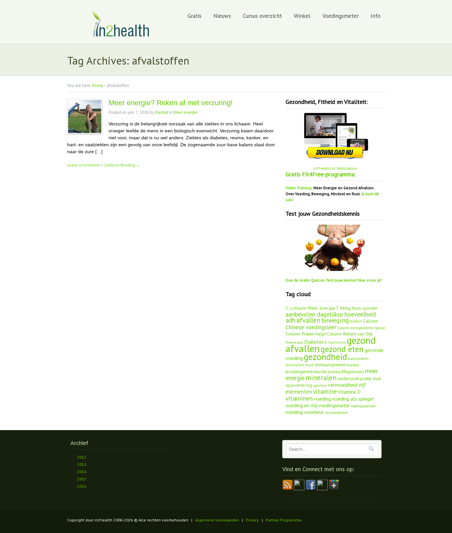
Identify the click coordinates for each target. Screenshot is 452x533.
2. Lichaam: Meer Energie (310, 308)
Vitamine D (349, 392)
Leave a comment (83, 164)
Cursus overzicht (262, 16)
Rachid (161, 112)
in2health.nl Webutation (335, 168)
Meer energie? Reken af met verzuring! (171, 103)
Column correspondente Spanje (361, 328)
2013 (81, 464)
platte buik (370, 378)
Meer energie (185, 112)
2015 (81, 478)
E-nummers (335, 342)
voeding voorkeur (305, 412)
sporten (320, 385)
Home (97, 85)
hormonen (295, 364)
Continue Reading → (121, 164)
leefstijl (334, 371)
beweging (335, 320)
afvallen (308, 320)
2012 (81, 457)
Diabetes (314, 341)
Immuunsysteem (330, 365)
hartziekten (358, 358)
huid (309, 364)
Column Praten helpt (306, 334)
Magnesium (353, 372)
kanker (353, 364)
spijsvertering (299, 385)
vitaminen (299, 398)
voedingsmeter (334, 405)
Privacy (252, 519)
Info (376, 16)
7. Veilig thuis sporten (357, 308)
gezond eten (342, 349)
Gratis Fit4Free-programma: (321, 174)
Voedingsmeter (340, 16)
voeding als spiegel (353, 398)
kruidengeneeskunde (306, 372)
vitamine (325, 391)
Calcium (370, 321)
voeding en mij (301, 405)
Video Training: (299, 187)
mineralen (321, 377)
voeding (322, 398)
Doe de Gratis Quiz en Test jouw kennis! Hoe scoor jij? (334, 280)
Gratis (195, 16)
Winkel (302, 16)
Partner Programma (283, 519)
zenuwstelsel (336, 412)
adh (290, 320)
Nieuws (222, 16)
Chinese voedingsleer (311, 327)
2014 (81, 471)
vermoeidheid (342, 384)
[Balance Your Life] (121, 35)
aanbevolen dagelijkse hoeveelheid (331, 314)
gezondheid (325, 356)
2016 (81, 486)
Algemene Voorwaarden (217, 519)
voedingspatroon (363, 406)
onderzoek (348, 378)
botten (356, 321)
